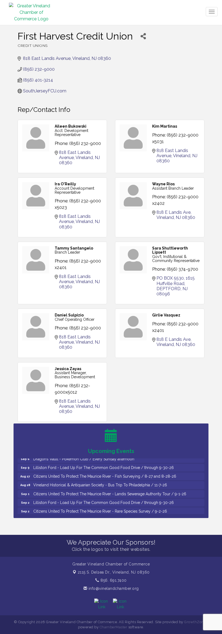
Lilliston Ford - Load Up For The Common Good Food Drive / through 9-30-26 (103, 464)
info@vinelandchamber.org (113, 588)
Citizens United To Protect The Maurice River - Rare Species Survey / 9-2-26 (100, 508)
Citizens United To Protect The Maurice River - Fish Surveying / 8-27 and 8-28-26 (104, 473)
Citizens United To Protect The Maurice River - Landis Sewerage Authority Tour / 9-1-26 (109, 491)
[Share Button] (143, 36)
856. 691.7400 (113, 580)
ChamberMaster (114, 627)
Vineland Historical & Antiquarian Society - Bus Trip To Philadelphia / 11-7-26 (100, 482)
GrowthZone (195, 622)
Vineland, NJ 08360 (114, 572)
